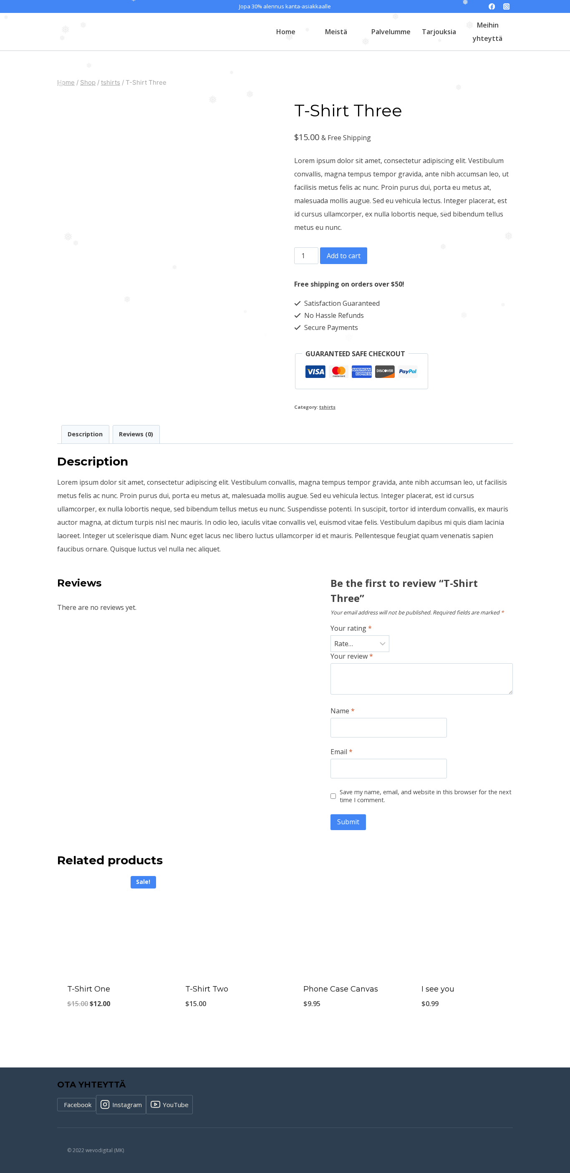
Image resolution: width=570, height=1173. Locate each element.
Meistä (336, 31)
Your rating (351, 628)
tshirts (327, 407)
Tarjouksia (439, 31)
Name (342, 711)
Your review (351, 656)
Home (285, 31)
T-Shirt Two (206, 989)
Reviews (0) (136, 434)
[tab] (85, 434)
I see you (437, 989)
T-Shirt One (88, 989)
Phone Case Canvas (340, 989)
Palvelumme (391, 31)
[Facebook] (491, 6)
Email (341, 752)
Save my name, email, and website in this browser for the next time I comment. (426, 796)
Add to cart (344, 255)
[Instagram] (506, 6)
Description (85, 434)
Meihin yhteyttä (487, 31)
